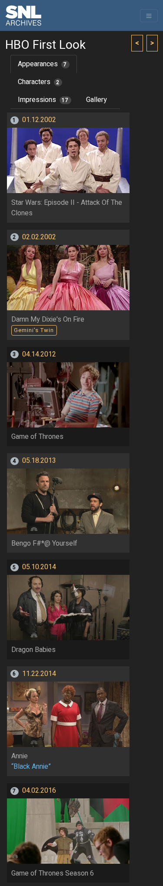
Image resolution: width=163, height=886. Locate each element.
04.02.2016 (39, 790)
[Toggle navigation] (149, 15)
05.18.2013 (39, 460)
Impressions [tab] (43, 100)
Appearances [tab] (42, 64)
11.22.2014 (39, 674)
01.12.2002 (39, 120)
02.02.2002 (39, 237)
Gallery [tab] (96, 100)
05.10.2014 (39, 567)
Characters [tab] (39, 82)
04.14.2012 (39, 354)
